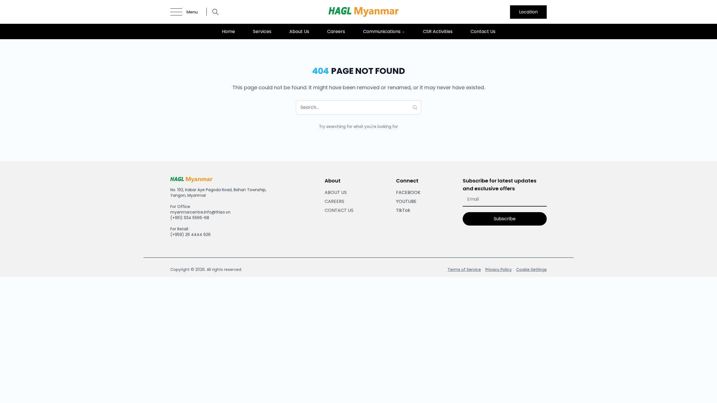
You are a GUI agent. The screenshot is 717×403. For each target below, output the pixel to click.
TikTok (403, 210)
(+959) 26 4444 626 (190, 234)
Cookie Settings (531, 269)
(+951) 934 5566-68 (189, 218)
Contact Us (483, 31)
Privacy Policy (498, 269)
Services (262, 31)
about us (299, 31)
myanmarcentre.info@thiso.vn (200, 212)
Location (528, 12)
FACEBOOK (408, 192)
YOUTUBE (406, 201)
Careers (336, 31)
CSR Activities (438, 31)
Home (228, 31)
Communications (382, 31)
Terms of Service (464, 269)
